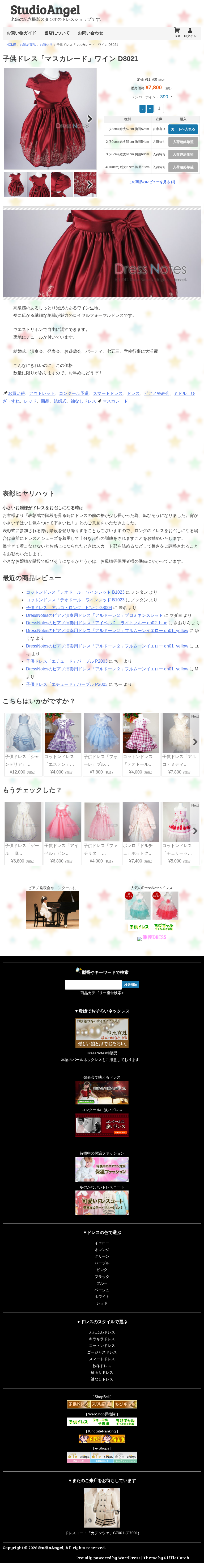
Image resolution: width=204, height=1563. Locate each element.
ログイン (190, 36)
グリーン (102, 1256)
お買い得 (16, 393)
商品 (45, 401)
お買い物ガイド (21, 33)
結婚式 (60, 401)
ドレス (133, 393)
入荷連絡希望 (183, 142)
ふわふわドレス (102, 1332)
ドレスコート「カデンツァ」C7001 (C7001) (102, 1533)
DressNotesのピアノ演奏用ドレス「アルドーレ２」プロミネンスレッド (94, 615)
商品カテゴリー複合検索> (102, 993)
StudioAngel (45, 9)
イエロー (102, 1243)
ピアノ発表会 (156, 393)
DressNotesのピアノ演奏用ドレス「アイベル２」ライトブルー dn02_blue (96, 623)
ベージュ (102, 1290)
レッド (30, 401)
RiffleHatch (176, 1557)
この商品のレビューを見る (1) (152, 182)
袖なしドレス (83, 401)
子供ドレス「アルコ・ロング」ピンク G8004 (69, 607)
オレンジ (102, 1250)
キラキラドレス (102, 1339)
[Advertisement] (61, 445)
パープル (102, 1263)
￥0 (177, 36)
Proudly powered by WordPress (108, 1557)
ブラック (102, 1276)
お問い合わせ (90, 33)
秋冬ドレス (102, 1366)
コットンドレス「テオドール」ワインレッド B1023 (75, 592)
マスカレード (115, 401)
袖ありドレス (102, 1372)
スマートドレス (108, 393)
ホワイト (102, 1296)
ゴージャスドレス (102, 1352)
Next (89, 118)
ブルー (102, 1283)
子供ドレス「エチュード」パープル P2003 (67, 661)
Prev (11, 118)
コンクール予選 (74, 393)
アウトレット (42, 393)
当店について (57, 33)
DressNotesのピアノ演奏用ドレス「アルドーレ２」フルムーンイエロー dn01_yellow (107, 630)
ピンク (102, 1270)
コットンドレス (102, 1345)
